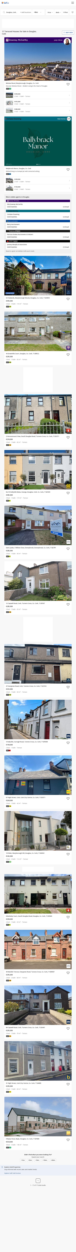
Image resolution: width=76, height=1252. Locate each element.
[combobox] (22, 12)
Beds (57, 12)
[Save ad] (68, 84)
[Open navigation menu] (72, 2)
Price (49, 12)
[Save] (72, 12)
